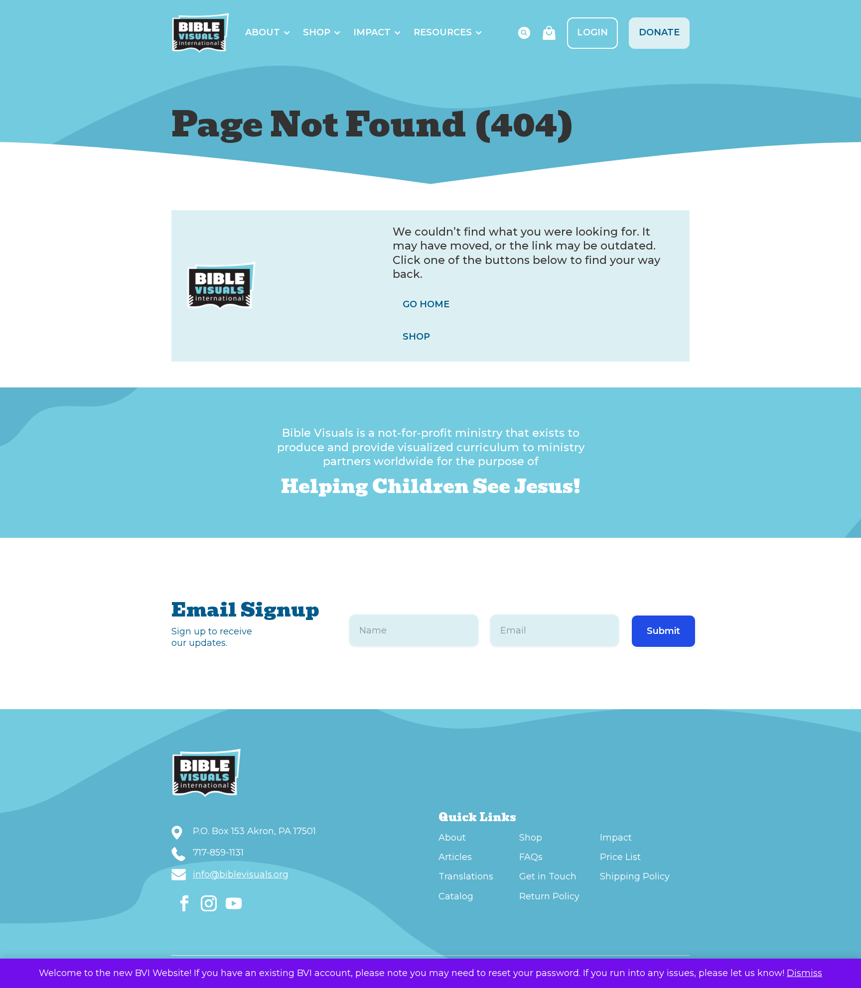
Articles (455, 857)
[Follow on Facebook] (184, 903)
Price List (620, 857)
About (262, 32)
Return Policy (549, 896)
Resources (443, 32)
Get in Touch (547, 876)
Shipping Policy (635, 876)
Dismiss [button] (804, 973)
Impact (372, 32)
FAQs (531, 857)
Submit (663, 630)
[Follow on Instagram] (209, 903)
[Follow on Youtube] (234, 903)
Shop (316, 32)
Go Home (426, 304)
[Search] (524, 32)
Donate (659, 32)
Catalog (455, 896)
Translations (465, 876)
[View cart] (549, 33)
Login (592, 32)
